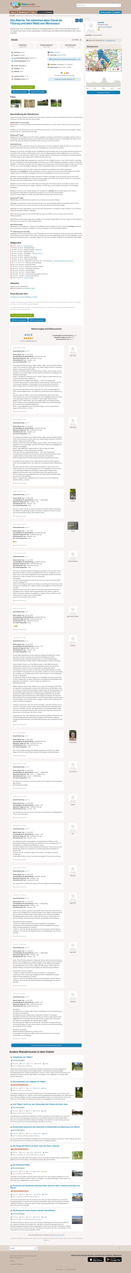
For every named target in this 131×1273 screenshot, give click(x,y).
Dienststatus (59, 1269)
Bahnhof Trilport (30, 288)
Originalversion (110, 40)
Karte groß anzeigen (103, 92)
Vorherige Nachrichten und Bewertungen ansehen (46, 1045)
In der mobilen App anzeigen (24, 87)
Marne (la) (38, 249)
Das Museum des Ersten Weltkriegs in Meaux (23, 297)
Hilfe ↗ (33, 12)
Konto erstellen (105, 12)
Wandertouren (24, 12)
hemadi (101, 22)
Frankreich (57, 52)
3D (117, 69)
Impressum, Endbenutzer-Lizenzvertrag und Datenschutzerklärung (23, 1256)
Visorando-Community (16, 1264)
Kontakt (12, 1261)
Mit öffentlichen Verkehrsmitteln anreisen (64, 59)
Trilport (59, 55)
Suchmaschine (58, 1235)
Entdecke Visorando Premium (63, 79)
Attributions (89, 70)
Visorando (12, 15)
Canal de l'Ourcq (37, 253)
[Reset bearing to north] (119, 58)
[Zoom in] (119, 51)
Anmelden (117, 12)
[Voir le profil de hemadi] (91, 27)
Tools (12, 12)
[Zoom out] (119, 54)
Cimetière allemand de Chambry (63, 261)
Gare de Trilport (28, 246)
